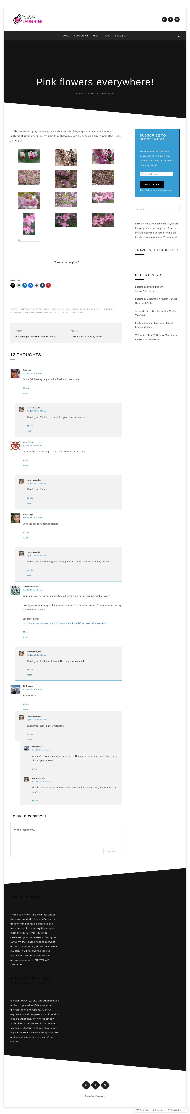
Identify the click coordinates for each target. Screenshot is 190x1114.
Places (65, 36)
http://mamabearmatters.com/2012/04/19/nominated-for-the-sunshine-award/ (64, 623)
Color (79, 309)
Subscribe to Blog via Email (154, 137)
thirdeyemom (28, 686)
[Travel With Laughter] (11, 35)
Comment (111, 851)
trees (75, 312)
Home (107, 36)
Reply (25, 393)
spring (61, 312)
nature (13, 312)
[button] (29, 156)
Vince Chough (28, 442)
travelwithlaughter (89, 94)
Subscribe (152, 184)
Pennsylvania (24, 312)
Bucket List (121, 36)
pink (46, 312)
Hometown (25, 309)
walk (81, 312)
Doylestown (81, 36)
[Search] (178, 35)
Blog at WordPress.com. (95, 1096)
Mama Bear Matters (30, 587)
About (96, 36)
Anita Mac (27, 370)
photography (37, 312)
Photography (37, 309)
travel (47, 309)
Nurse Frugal (28, 514)
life (113, 309)
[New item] (164, 19)
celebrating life (67, 309)
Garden (107, 309)
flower (99, 309)
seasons (53, 312)
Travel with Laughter (156, 250)
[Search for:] (157, 209)
